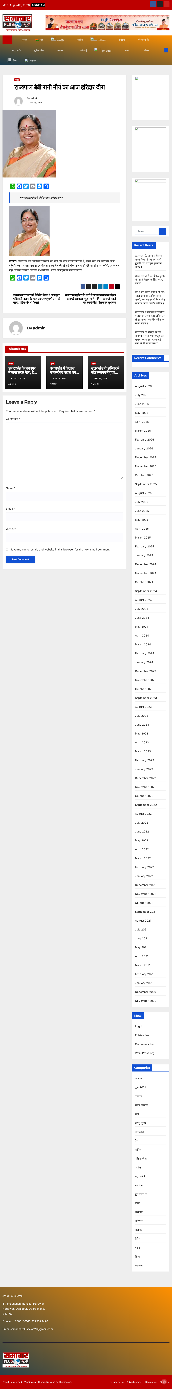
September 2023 (146, 698)
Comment (13, 418)
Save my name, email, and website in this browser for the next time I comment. (60, 549)
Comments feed (145, 1044)
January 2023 (144, 769)
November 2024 (145, 573)
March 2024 (143, 644)
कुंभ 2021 (140, 1087)
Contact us (151, 1382)
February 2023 (144, 760)
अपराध (138, 1078)
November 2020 (145, 1000)
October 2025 (144, 475)
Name (10, 488)
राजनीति (139, 1212)
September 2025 (146, 484)
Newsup (50, 1382)
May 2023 (141, 733)
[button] (161, 50)
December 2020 (145, 992)
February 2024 (144, 653)
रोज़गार (138, 1230)
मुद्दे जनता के (141, 1194)
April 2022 (142, 849)
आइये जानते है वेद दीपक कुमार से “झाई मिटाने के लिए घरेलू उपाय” (150, 279)
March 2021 (142, 965)
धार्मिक (138, 1149)
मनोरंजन (139, 1185)
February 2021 (144, 974)
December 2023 (145, 671)
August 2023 (143, 706)
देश (136, 1140)
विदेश (137, 1238)
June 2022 (142, 831)
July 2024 (141, 608)
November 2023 (145, 680)
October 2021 (144, 902)
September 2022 (146, 804)
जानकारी (139, 1132)
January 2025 (144, 555)
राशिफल (139, 1221)
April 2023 (142, 742)
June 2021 (141, 938)
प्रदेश (17, 80)
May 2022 (141, 840)
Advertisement (134, 1382)
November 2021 (145, 894)
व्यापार (138, 1247)
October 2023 (144, 689)
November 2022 (145, 787)
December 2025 (145, 457)
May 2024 (141, 626)
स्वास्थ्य (139, 1265)
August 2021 (143, 920)
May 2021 (141, 947)
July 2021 (141, 929)
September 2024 (146, 591)
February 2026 (144, 439)
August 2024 (143, 600)
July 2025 (141, 502)
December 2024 (145, 564)
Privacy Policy (117, 1382)
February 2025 (144, 546)
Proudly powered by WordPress (19, 1382)
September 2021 (145, 911)
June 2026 (142, 404)
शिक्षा (137, 1256)
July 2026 (141, 395)
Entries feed (142, 1035)
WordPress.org (145, 1053)
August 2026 (143, 386)
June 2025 (142, 510)
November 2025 (145, 466)
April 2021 (141, 956)
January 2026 (144, 448)
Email (10, 508)
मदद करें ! (140, 1176)
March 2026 (143, 430)
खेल (137, 1114)
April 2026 (142, 421)
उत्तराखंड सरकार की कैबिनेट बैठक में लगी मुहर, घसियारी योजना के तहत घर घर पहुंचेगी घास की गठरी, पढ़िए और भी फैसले (36, 298)
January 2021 (144, 983)
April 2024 (142, 635)
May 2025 (141, 519)
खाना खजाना (141, 1105)
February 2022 (144, 867)
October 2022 (144, 796)
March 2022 (143, 858)
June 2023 (142, 724)
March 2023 (143, 751)
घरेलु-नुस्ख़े (140, 1123)
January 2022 (144, 876)
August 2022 (143, 813)
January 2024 (144, 662)
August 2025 (143, 493)
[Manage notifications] (164, 1381)
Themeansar (65, 1382)
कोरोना (138, 1096)
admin (34, 98)
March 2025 (143, 537)
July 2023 (141, 715)
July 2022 (141, 822)
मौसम (137, 1203)
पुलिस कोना (141, 1158)
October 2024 (144, 582)
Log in (139, 1026)
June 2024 (142, 617)
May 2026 (141, 412)
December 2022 (145, 778)
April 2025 (142, 528)
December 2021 (145, 885)
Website (11, 529)
